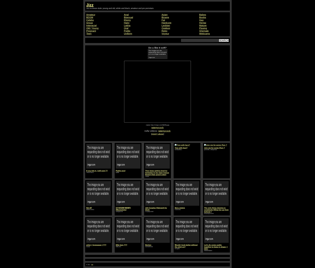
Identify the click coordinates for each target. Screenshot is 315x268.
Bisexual (128, 17)
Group (89, 23)
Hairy (126, 23)
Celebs (90, 20)
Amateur (90, 14)
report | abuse (158, 134)
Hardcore (166, 23)
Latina (127, 25)
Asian (165, 14)
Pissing (203, 28)
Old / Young (92, 28)
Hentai (202, 23)
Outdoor (166, 28)
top (92, 264)
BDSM (89, 17)
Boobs (202, 17)
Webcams (204, 33)
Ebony (127, 20)
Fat (163, 20)
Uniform (128, 33)
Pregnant (91, 31)
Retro (164, 31)
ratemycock (157, 127)
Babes (202, 14)
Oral (126, 28)
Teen (89, 33)
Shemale (204, 31)
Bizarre (165, 17)
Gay (201, 20)
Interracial (91, 25)
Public (127, 31)
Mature (203, 25)
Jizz (90, 5)
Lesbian (166, 25)
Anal (126, 14)
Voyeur (165, 33)
